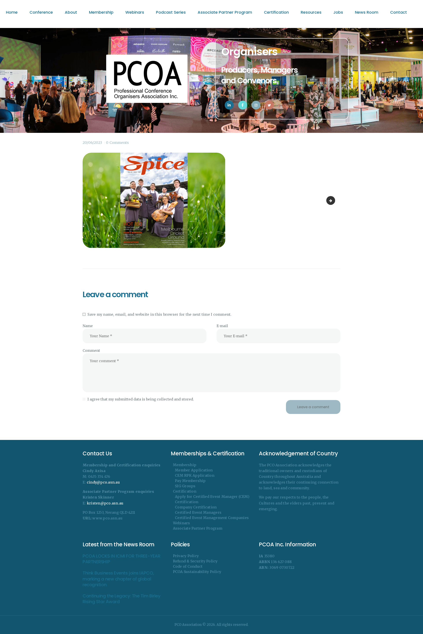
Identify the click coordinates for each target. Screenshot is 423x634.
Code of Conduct (188, 566)
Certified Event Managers (198, 512)
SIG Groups (185, 486)
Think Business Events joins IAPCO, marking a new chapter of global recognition (118, 579)
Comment (91, 350)
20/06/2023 (92, 142)
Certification (184, 491)
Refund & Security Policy (195, 561)
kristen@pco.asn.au (105, 503)
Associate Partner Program (197, 528)
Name (88, 326)
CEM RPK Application (194, 475)
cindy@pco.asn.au (103, 482)
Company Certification (196, 507)
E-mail (222, 326)
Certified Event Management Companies (212, 517)
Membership (185, 465)
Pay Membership (190, 480)
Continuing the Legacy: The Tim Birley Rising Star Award (121, 599)
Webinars (181, 523)
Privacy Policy (186, 556)
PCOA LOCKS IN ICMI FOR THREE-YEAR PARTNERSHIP (121, 559)
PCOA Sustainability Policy (197, 571)
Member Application (194, 470)
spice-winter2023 (333, 200)
